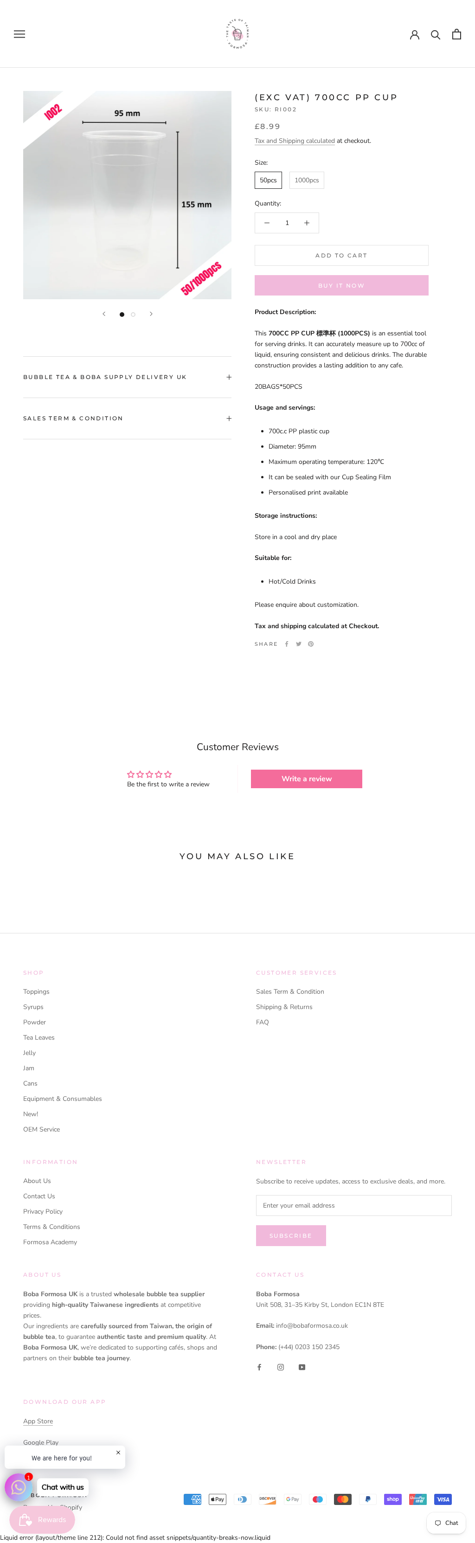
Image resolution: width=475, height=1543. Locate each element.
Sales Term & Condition (73, 418)
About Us (37, 1181)
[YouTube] (302, 1367)
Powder (34, 1022)
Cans (30, 1083)
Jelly (29, 1052)
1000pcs (307, 180)
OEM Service (41, 1129)
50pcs (268, 180)
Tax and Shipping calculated (295, 140)
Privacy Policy (43, 1211)
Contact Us (39, 1196)
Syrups (33, 1007)
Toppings (36, 991)
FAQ (262, 1022)
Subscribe (291, 1235)
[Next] (151, 314)
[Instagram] (280, 1367)
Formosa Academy (50, 1242)
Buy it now (341, 285)
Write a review (307, 779)
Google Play (40, 1442)
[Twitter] (299, 644)
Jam (28, 1068)
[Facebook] (286, 644)
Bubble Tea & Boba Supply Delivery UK (105, 376)
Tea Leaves (39, 1037)
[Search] (436, 34)
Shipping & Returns (284, 1007)
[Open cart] (456, 34)
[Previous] (104, 314)
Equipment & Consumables (62, 1098)
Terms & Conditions (51, 1226)
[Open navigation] (19, 34)
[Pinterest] (311, 644)
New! (30, 1114)
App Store (38, 1421)
